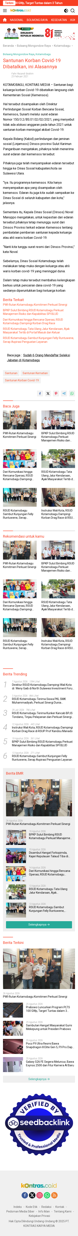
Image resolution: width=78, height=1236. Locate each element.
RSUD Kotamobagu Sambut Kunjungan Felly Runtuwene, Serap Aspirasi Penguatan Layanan (38, 339)
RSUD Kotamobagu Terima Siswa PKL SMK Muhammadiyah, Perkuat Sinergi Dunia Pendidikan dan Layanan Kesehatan (39, 700)
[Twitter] (32, 1195)
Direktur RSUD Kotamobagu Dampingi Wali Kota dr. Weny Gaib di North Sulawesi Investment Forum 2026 (43, 686)
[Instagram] (39, 1195)
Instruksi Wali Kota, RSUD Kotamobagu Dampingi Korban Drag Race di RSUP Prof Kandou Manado (58, 514)
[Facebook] (25, 1195)
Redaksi (46, 1206)
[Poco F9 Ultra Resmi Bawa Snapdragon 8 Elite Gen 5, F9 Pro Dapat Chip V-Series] (13, 1046)
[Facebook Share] (40, 393)
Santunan (11, 373)
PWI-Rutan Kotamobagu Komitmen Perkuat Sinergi (35, 304)
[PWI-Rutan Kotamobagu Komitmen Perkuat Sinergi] (20, 419)
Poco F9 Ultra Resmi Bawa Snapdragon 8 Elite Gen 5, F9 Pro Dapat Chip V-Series (50, 1045)
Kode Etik (31, 1206)
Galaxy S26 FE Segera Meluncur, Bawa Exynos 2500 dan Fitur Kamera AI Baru (50, 1063)
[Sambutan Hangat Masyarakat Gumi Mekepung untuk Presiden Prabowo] (13, 1028)
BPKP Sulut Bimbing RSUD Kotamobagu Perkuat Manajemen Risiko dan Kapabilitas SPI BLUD (33, 312)
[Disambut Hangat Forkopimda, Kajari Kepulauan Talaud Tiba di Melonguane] (16, 855)
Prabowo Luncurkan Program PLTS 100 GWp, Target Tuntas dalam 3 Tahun (48, 1009)
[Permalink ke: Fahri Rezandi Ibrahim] (6, 74)
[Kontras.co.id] (20, 10)
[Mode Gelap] (66, 10)
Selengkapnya (37, 924)
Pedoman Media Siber (20, 1211)
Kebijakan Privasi (39, 1215)
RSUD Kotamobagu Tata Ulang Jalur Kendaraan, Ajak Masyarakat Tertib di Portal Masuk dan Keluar (36, 330)
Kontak (59, 1206)
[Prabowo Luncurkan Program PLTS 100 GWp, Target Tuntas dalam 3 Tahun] (13, 1010)
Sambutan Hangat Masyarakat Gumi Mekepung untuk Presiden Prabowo (49, 1027)
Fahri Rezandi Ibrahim (22, 73)
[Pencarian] (72, 10)
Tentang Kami (62, 1211)
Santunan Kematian (35, 373)
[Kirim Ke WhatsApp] (72, 393)
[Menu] (5, 10)
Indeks (18, 1206)
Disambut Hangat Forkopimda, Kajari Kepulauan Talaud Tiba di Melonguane (48, 854)
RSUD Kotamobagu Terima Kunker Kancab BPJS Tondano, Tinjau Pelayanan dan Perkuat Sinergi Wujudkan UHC (42, 715)
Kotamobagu (43, 54)
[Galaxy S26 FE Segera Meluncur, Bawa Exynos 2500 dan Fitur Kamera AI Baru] (13, 1064)
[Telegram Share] (64, 393)
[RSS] (54, 1195)
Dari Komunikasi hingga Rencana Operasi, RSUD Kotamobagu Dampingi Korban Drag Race (33, 321)
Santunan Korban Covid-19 (22, 380)
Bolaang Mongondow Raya (18, 54)
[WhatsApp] (47, 1195)
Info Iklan (44, 1211)
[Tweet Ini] (48, 393)
